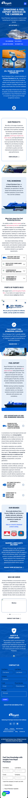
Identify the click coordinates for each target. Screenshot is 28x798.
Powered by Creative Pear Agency (14, 740)
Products (12, 728)
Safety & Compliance (8, 731)
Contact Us (22, 731)
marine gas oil (14, 135)
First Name (5, 669)
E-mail (3, 683)
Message (4, 690)
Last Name (18, 669)
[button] (25, 3)
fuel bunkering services (12, 225)
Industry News (8, 785)
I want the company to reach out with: (13, 781)
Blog (16, 731)
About (6, 728)
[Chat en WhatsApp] (4, 794)
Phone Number (19, 683)
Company (4, 676)
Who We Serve (19, 728)
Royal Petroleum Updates (11, 788)
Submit (5, 699)
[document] (14, 770)
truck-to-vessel (17, 223)
